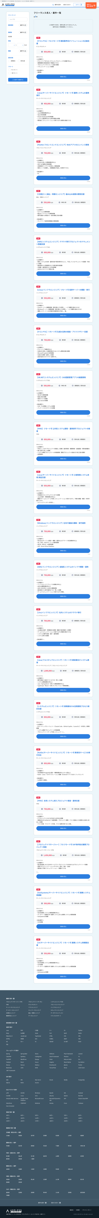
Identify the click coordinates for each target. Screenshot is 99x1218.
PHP (22, 1030)
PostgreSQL (81, 1079)
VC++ (22, 1041)
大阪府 (32, 1169)
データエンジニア (33, 1015)
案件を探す (57, 4)
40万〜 (22, 1115)
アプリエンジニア (33, 1007)
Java (7, 1030)
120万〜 (52, 1118)
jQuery (66, 1064)
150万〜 (8, 1120)
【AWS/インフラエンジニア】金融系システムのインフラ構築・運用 (62, 567)
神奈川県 (82, 1145)
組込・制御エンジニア (34, 1013)
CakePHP (8, 1056)
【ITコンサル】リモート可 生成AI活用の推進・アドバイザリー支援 (62, 332)
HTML (51, 1036)
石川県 (32, 1156)
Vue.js (36, 1062)
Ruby (7, 1033)
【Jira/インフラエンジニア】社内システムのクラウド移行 (58, 612)
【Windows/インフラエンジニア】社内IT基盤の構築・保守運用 (60, 523)
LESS (22, 1067)
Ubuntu (52, 1095)
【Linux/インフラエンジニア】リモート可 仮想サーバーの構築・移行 (63, 290)
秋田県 (57, 1135)
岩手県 (32, 1135)
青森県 (20, 1135)
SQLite (8, 1082)
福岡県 (8, 1192)
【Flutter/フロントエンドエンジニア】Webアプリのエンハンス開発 (62, 145)
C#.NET (66, 1041)
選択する (22, 25)
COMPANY (23, 1103)
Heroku (52, 1103)
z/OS (7, 1092)
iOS (65, 1092)
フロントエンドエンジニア (57, 1004)
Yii (79, 1056)
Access (37, 1082)
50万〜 (37, 1115)
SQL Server (38, 1079)
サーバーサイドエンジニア (13, 1007)
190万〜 (66, 1120)
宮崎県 (69, 1192)
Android (80, 1092)
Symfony (23, 1056)
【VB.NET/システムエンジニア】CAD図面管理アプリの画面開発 (61, 377)
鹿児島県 (82, 1192)
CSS (65, 1036)
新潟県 (8, 1156)
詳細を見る (63, 76)
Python (80, 1030)
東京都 (69, 1145)
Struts (36, 1053)
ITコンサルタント (32, 1004)
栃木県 (20, 1145)
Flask (51, 1059)
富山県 (20, 1156)
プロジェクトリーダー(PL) (35, 1001)
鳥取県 (8, 1179)
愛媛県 (8, 1182)
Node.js (37, 1064)
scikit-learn (81, 1067)
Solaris (66, 1095)
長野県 (69, 1156)
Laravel (80, 1053)
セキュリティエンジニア (57, 1010)
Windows (37, 1092)
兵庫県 (45, 1169)
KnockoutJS (53, 1064)
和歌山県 (70, 1169)
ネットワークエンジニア (34, 1010)
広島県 (45, 1179)
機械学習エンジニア (11, 1015)
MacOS (51, 1092)
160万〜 (23, 1120)
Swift (65, 1033)
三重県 (32, 1158)
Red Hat (80, 1095)
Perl (51, 1033)
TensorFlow (53, 1067)
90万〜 (8, 1118)
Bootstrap (9, 1067)
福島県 (82, 1135)
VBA (79, 1038)
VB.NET (51, 1041)
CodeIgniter (38, 1056)
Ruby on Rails (68, 1059)
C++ (51, 1030)
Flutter (80, 1064)
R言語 (22, 1038)
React (22, 1062)
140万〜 (80, 1118)
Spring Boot (24, 1053)
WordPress (24, 1059)
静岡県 (8, 1158)
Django (37, 1059)
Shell (79, 1041)
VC (35, 1041)
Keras (65, 1067)
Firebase (80, 1103)
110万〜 (37, 1118)
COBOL (51, 1038)
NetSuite (37, 1103)
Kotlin (80, 1033)
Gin (79, 1059)
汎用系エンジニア (10, 1013)
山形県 (69, 1135)
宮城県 (45, 1135)
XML (79, 1036)
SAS (36, 1038)
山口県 (57, 1179)
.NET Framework (10, 1070)
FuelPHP (8, 1059)
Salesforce (9, 1103)
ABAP (65, 1038)
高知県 (20, 1182)
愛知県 (20, 1158)
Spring (8, 1053)
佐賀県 (20, 1192)
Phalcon (66, 1056)
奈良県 (57, 1169)
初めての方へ (67, 4)
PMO (7, 1004)
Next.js (8, 1064)
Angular (52, 1062)
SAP (65, 1098)
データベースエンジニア (12, 1010)
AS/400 (23, 1092)
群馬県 (32, 1145)
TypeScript (38, 1036)
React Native (67, 1062)
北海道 (8, 1135)
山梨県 (57, 1156)
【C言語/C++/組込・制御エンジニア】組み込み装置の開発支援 (60, 194)
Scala (36, 1033)
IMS (22, 1079)
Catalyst (8, 1062)
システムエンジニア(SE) (57, 1001)
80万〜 (80, 1115)
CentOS (8, 1095)
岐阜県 (82, 1156)
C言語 (36, 1030)
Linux (22, 1095)
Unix (36, 1095)
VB (7, 1041)
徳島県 (69, 1179)
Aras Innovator (10, 1106)
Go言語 (22, 1033)
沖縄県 (8, 1195)
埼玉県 (45, 1145)
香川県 (82, 1179)
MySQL (66, 1079)
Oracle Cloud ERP (83, 1098)
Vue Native (81, 1062)
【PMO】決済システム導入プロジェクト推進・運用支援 (57, 801)
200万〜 (80, 1120)
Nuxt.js (23, 1064)
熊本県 (45, 1192)
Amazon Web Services (12, 1098)
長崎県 (32, 1192)
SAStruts (52, 1053)
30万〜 (8, 1115)
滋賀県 (8, 1169)
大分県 (57, 1192)
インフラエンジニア (56, 1007)
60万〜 (51, 1115)
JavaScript (24, 1036)
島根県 (20, 1179)
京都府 (20, 1169)
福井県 (45, 1156)
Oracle (51, 1079)
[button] (49, 998)
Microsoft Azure (39, 1098)
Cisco (65, 1103)
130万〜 (66, 1118)
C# (64, 1030)
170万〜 (37, 1120)
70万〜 (66, 1115)
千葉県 (57, 1145)
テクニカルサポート (56, 1015)
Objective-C (9, 1036)
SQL (7, 1044)
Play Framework (68, 1053)
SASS (36, 1067)
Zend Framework (54, 1056)
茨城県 (8, 1145)
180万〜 (52, 1120)
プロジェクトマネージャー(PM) (14, 1001)
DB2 (7, 1079)
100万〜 (23, 1118)
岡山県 (32, 1179)
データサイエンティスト (57, 1013)
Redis (22, 1082)
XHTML (8, 1038)
